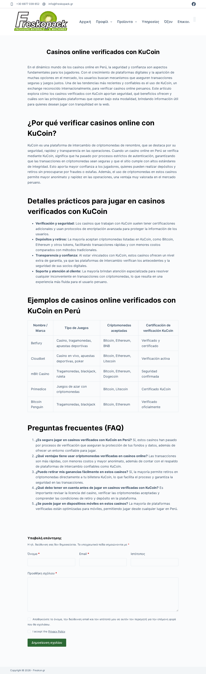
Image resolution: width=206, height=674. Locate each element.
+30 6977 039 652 (27, 3)
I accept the (49, 631)
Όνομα (34, 554)
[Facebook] (194, 4)
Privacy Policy (56, 631)
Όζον (168, 22)
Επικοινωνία (188, 22)
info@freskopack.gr (60, 3)
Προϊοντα (125, 22)
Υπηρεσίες (150, 22)
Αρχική (85, 22)
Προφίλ (102, 22)
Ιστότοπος (138, 554)
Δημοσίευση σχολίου (47, 642)
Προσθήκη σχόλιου (42, 573)
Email (84, 554)
